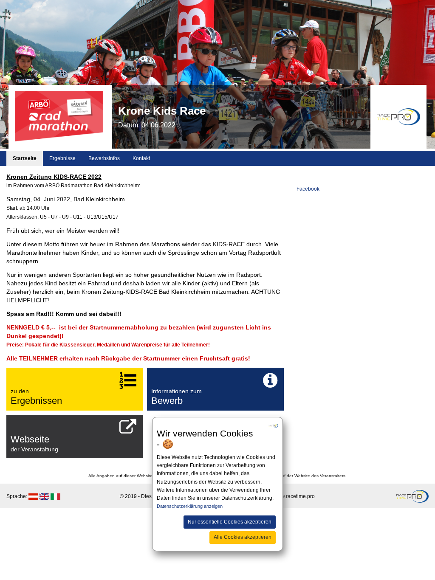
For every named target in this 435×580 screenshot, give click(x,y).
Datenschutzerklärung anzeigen (190, 506)
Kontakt (141, 158)
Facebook (308, 189)
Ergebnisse (62, 158)
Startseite (25, 158)
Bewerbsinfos (104, 158)
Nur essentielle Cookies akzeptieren (229, 522)
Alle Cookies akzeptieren (242, 537)
